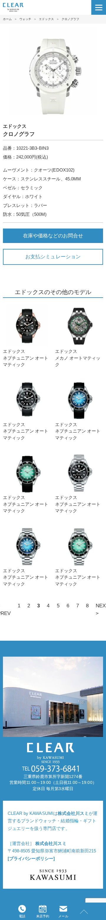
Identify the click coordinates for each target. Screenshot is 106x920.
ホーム (7, 19)
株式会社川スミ (73, 813)
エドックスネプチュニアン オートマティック (25, 358)
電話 (22, 916)
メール (63, 916)
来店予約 (42, 916)
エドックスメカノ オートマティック (77, 358)
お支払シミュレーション (52, 256)
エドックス (46, 19)
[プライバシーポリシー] (31, 858)
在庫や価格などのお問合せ (53, 235)
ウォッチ (25, 19)
